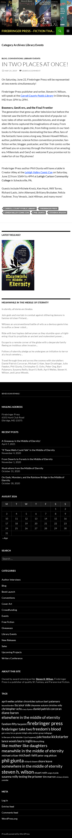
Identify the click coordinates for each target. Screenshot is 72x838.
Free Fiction (8, 622)
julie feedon (44, 737)
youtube (5, 780)
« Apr (5, 538)
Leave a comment (31, 70)
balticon (39, 701)
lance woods (9, 741)
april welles (8, 701)
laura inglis (25, 741)
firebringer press (48, 208)
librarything (38, 741)
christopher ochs (12, 709)
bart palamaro (52, 701)
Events (5, 615)
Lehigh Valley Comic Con (39, 172)
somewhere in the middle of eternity (32, 766)
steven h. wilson (57, 212)
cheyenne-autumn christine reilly (46, 705)
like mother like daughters (24, 745)
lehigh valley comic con (17, 212)
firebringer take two (17, 729)
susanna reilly (10, 776)
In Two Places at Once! (35, 64)
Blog (4, 58)
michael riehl (28, 755)
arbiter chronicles (25, 701)
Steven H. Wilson (44, 678)
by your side (22, 705)
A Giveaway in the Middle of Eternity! (21, 441)
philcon (53, 755)
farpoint (22, 724)
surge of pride (53, 773)
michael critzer (10, 755)
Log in (5, 800)
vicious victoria (62, 777)
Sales (4, 646)
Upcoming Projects (12, 652)
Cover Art (7, 603)
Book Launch (8, 591)
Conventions (15, 58)
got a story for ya (8, 733)
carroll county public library (20, 208)
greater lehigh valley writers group (30, 733)
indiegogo (48, 733)
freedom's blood (47, 728)
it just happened (29, 737)
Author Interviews (11, 579)
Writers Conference (12, 658)
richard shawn (31, 761)
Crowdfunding (9, 609)
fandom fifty (9, 724)
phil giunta (39, 212)
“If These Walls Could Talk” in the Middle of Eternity (28, 450)
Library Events (32, 58)
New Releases (9, 640)
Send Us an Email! (11, 393)
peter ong (43, 755)
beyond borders (8, 705)
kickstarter (60, 737)
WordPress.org (9, 818)
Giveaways (7, 628)
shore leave (45, 761)
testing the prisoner (30, 776)
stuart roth (40, 772)
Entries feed (8, 806)
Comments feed (10, 812)
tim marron (49, 776)
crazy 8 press (27, 709)
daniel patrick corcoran (47, 709)
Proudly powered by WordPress (16, 834)
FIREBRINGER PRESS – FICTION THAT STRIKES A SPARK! (29, 31)
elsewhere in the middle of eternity (31, 717)
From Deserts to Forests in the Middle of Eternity (27, 459)
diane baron (10, 713)
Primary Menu (68, 31)
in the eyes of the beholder (12, 737)
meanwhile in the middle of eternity (33, 750)
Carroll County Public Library (37, 95)
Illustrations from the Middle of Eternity (22, 468)
